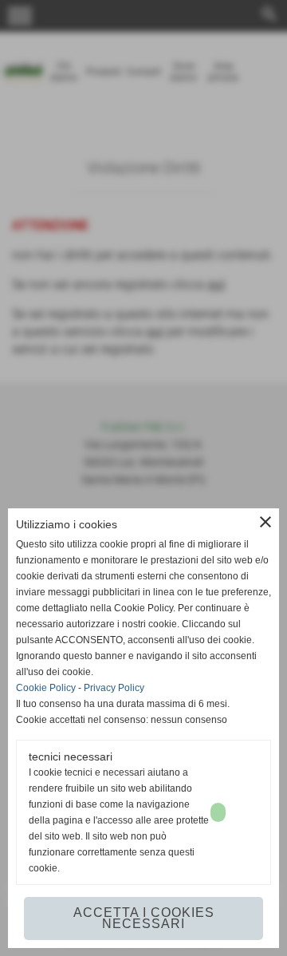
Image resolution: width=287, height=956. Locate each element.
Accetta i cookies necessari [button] (143, 918)
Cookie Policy (46, 687)
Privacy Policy (114, 687)
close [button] (265, 521)
